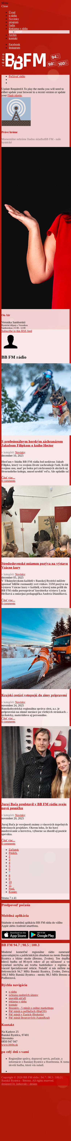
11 (10, 885)
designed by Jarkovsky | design (19, 1083)
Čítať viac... (8, 477)
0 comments (8, 480)
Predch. (13, 852)
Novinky (20, 452)
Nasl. (12, 888)
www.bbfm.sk (9, 1044)
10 (10, 882)
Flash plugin (14, 95)
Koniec (13, 891)
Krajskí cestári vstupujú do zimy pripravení (34, 695)
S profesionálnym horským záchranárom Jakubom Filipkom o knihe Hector (32, 443)
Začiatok (14, 849)
